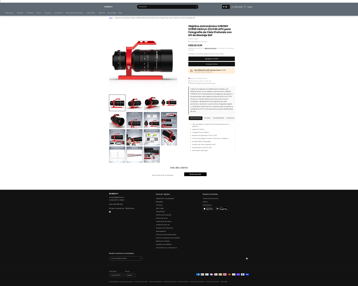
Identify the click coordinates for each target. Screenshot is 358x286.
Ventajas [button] (207, 118)
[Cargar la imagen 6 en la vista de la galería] (134, 120)
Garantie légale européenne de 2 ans (202, 83)
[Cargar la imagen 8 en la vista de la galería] (169, 120)
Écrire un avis (195, 174)
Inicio (111, 18)
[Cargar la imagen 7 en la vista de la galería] (152, 120)
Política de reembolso (163, 215)
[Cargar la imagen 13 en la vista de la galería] (117, 154)
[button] (10, 13)
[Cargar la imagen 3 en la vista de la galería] (152, 103)
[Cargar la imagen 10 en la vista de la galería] (134, 137)
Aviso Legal (160, 208)
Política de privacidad (140, 281)
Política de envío (162, 218)
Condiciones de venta (163, 221)
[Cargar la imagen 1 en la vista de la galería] (117, 103)
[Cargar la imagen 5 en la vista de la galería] (117, 120)
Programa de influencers (164, 228)
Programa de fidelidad (164, 244)
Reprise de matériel (163, 241)
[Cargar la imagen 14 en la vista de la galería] (134, 154)
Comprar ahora (212, 64)
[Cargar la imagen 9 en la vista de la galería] (117, 137)
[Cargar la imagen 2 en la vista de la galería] (134, 103)
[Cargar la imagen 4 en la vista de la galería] (169, 103)
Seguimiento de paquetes (165, 198)
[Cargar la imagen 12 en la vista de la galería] (169, 137)
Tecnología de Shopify (126, 281)
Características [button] (195, 118)
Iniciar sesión (238, 7)
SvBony (205, 202)
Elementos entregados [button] (235, 118)
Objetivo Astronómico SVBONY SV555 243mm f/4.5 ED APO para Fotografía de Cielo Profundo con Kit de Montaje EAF (155, 18)
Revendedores (161, 231)
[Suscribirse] (140, 258)
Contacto (159, 205)
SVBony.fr (116, 281)
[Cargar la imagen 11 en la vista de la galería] (152, 137)
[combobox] (167, 7)
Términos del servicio (170, 281)
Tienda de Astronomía (210, 198)
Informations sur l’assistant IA (166, 248)
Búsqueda (159, 202)
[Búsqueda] (196, 7)
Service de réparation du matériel (168, 238)
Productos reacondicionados (166, 235)
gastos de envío (210, 48)
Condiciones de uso (163, 225)
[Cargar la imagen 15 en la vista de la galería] (152, 154)
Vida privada (160, 211)
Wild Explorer (207, 205)
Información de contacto (197, 281)
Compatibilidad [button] (218, 118)
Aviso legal (224, 281)
